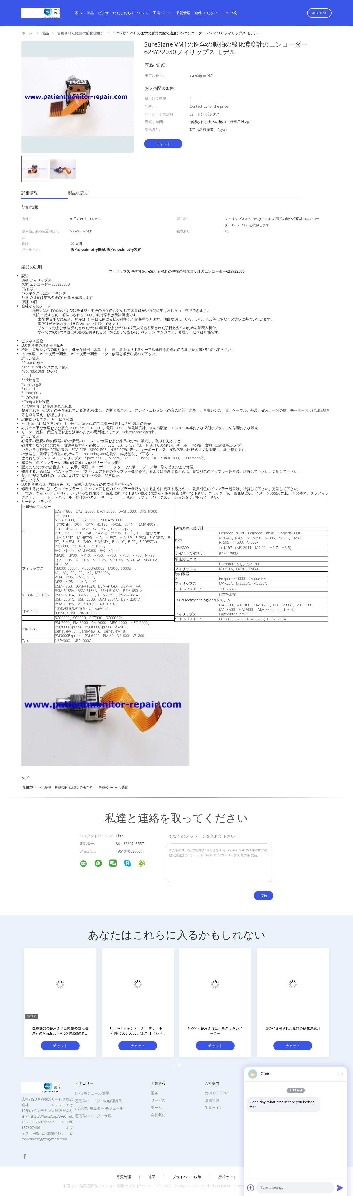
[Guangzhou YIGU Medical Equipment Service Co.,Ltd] (87, 864)
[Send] (340, 1187)
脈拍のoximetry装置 (113, 787)
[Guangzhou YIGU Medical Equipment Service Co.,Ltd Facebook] (24, 1156)
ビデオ (103, 12)
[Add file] (250, 1187)
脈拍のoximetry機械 (37, 787)
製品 (90, 12)
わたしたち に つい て (131, 12)
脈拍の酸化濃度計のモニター (75, 787)
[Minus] (340, 1074)
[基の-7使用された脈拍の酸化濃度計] (293, 984)
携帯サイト (227, 1177)
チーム (156, 1107)
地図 (151, 1177)
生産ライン (214, 1107)
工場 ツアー (162, 12)
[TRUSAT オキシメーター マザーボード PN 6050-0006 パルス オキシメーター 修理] (138, 984)
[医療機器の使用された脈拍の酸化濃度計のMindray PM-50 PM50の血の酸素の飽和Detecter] (60, 984)
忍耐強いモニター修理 (93, 1115)
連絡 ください (206, 12)
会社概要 (158, 1114)
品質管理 (183, 12)
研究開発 (212, 1100)
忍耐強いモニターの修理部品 (98, 1100)
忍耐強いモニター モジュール (99, 1108)
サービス (158, 1100)
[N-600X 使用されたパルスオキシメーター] (215, 984)
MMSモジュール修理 (92, 1093)
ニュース (228, 12)
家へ (78, 12)
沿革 (154, 1092)
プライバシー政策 (186, 1177)
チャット (163, 143)
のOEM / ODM (216, 1092)
